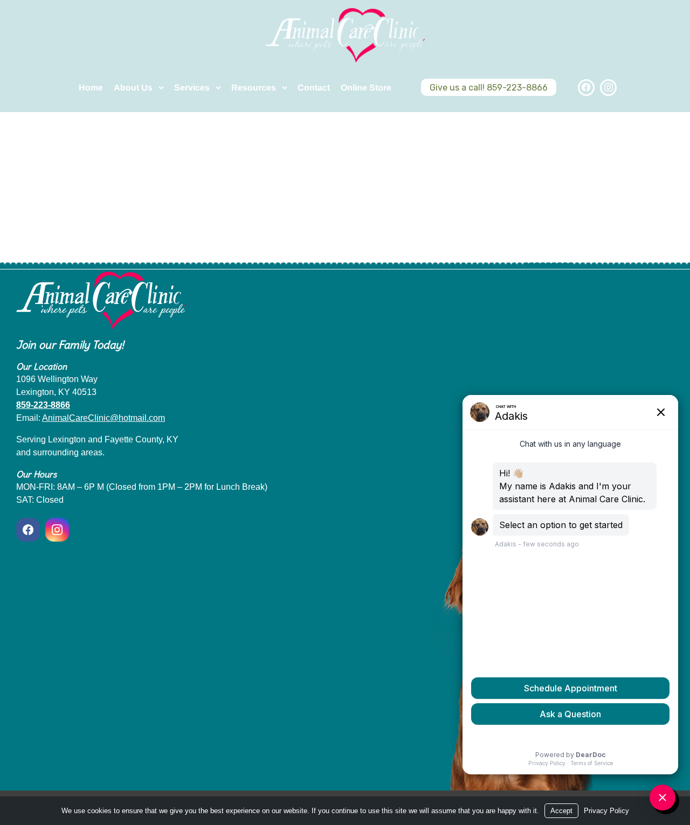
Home (91, 87)
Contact (314, 87)
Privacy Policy (606, 811)
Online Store (366, 87)
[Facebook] (586, 88)
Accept (561, 811)
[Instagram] (608, 88)
